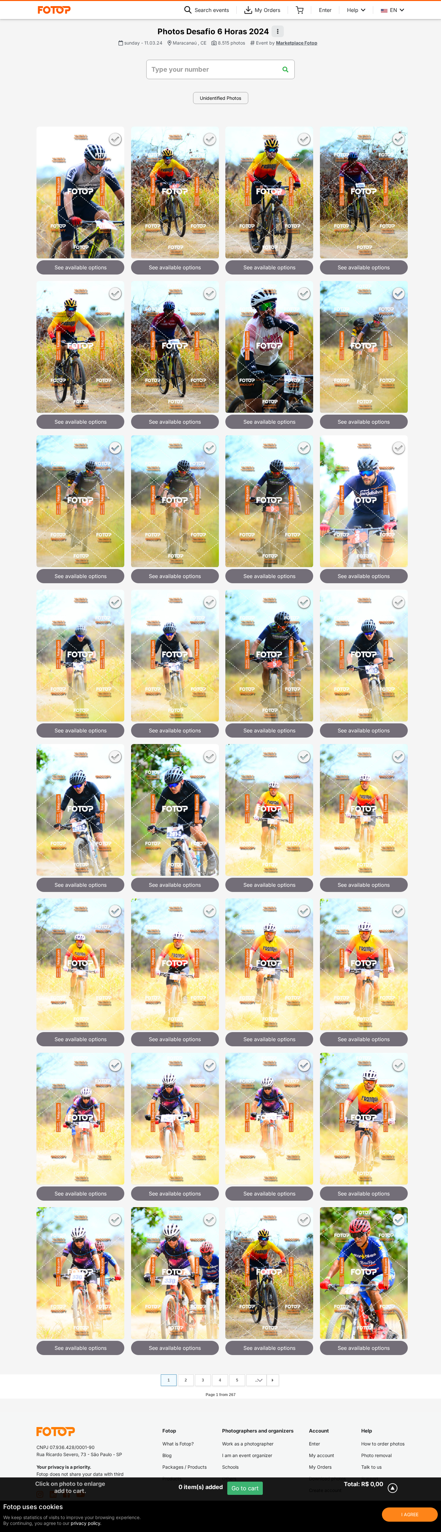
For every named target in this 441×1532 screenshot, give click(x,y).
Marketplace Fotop (296, 43)
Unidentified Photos (220, 98)
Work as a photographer (247, 1443)
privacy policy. (86, 1523)
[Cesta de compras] (300, 10)
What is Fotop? (178, 1443)
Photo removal (376, 1455)
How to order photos (383, 1443)
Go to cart (245, 1488)
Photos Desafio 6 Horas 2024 (213, 31)
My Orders (267, 10)
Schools (230, 1467)
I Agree (409, 1514)
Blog (167, 1455)
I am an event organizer (247, 1455)
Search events (212, 10)
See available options (81, 267)
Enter (325, 10)
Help (352, 10)
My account (321, 1455)
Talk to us (371, 1467)
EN (393, 10)
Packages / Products (184, 1467)
